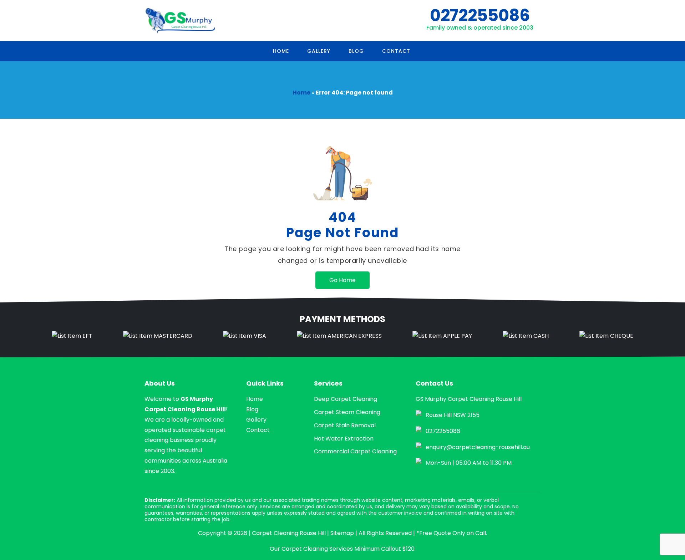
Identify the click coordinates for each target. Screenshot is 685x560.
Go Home (342, 280)
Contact (396, 51)
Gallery (318, 51)
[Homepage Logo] (180, 20)
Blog (356, 51)
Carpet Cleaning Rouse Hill (289, 533)
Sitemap (342, 533)
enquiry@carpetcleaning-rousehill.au (478, 447)
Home (281, 51)
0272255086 (480, 15)
